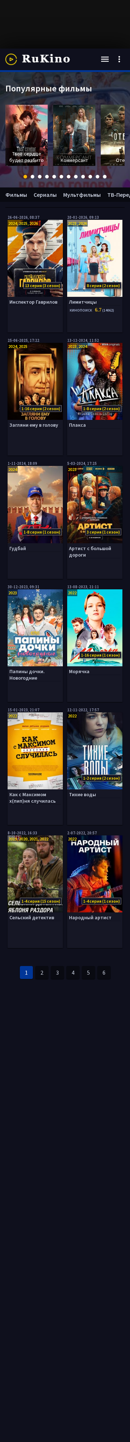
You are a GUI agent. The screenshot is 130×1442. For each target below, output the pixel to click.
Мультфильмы (82, 194)
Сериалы (45, 194)
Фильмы (16, 194)
